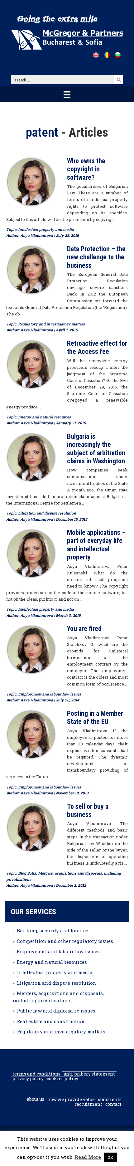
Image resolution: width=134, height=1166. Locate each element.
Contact (113, 1104)
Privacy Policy (28, 1078)
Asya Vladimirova (36, 235)
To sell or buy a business (87, 810)
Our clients (110, 1099)
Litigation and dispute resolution (47, 512)
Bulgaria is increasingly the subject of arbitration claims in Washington (96, 448)
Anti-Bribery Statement (89, 1074)
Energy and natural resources (44, 416)
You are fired (84, 628)
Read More (88, 1157)
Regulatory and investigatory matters (51, 323)
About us (35, 1099)
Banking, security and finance (52, 930)
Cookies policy (62, 1078)
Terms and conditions (36, 1074)
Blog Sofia (27, 873)
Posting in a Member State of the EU (95, 717)
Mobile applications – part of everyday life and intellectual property (96, 545)
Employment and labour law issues (49, 693)
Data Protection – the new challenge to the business (96, 257)
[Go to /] (95, 55)
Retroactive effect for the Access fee (97, 347)
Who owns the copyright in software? (86, 169)
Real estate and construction (51, 1021)
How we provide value (71, 1099)
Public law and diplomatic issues (56, 1010)
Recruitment (88, 1104)
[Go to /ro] (106, 55)
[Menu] (67, 94)
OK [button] (110, 1157)
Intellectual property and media (46, 229)
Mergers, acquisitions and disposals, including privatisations (58, 996)
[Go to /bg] (117, 55)
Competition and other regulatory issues (65, 941)
